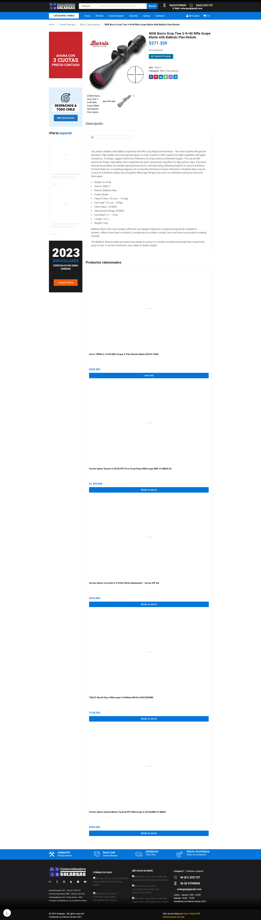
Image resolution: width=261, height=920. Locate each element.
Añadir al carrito (149, 490)
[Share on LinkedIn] (161, 77)
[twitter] (71, 881)
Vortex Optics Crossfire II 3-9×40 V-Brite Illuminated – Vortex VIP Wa (124, 583)
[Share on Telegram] (175, 77)
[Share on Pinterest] (156, 77)
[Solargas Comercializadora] (62, 6)
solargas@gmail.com (191, 8)
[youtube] (85, 881)
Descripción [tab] (94, 124)
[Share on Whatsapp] (166, 77)
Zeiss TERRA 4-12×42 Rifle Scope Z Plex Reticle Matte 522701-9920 (123, 354)
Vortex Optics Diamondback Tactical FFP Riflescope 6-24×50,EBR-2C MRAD (127, 812)
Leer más (149, 375)
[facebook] (57, 881)
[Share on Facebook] (151, 77)
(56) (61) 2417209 (78, 894)
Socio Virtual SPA (192, 913)
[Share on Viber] (170, 77)
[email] (50, 881)
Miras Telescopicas (90, 24)
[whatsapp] (78, 881)
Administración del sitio (173, 917)
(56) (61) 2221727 (74, 890)
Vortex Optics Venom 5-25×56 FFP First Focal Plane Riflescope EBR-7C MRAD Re (130, 468)
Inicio (51, 24)
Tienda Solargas (67, 24)
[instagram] (64, 881)
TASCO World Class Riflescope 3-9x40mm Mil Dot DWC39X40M (121, 697)
